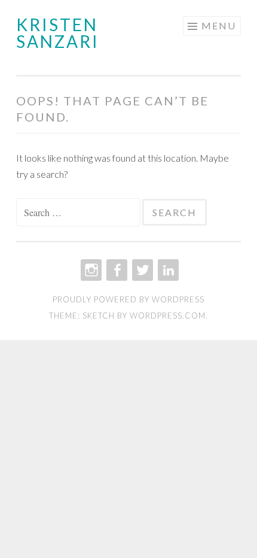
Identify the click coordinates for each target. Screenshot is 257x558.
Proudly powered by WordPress (128, 299)
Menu (218, 25)
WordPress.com (168, 315)
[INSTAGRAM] (90, 270)
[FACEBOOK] (115, 270)
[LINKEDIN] (167, 270)
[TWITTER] (141, 270)
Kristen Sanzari (57, 32)
